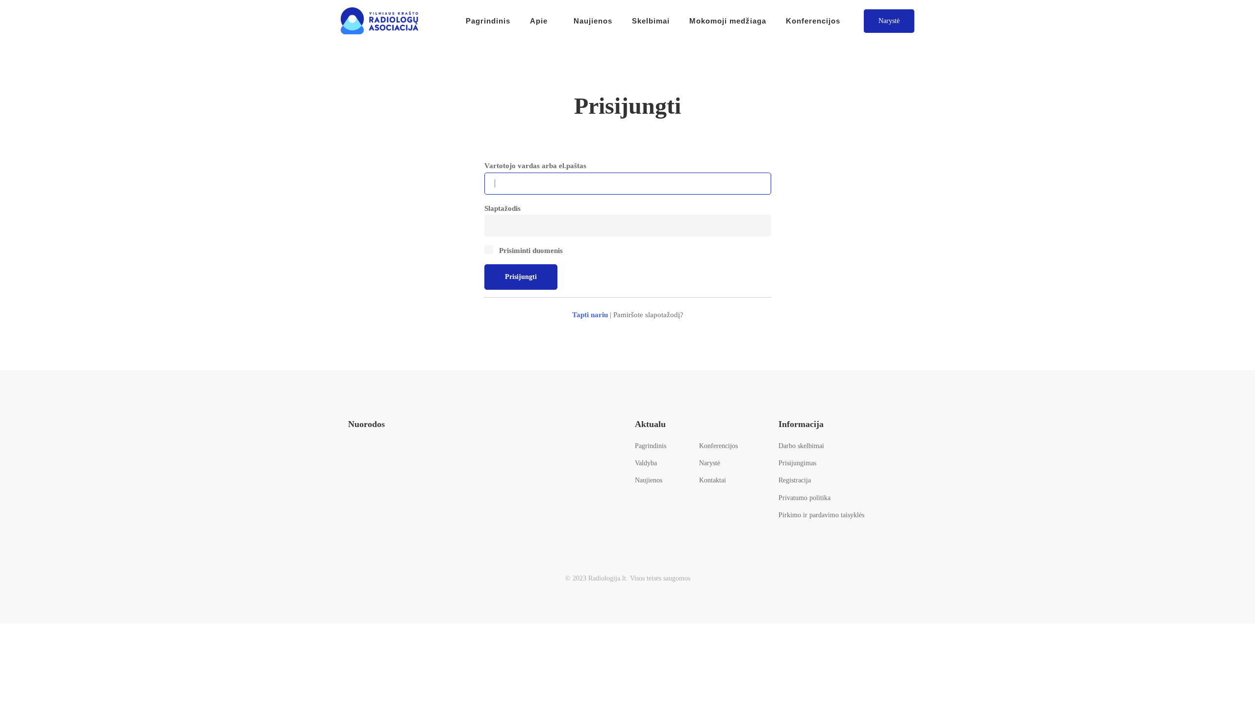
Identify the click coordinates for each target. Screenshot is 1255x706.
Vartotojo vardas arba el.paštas (535, 166)
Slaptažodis (502, 208)
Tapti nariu (590, 315)
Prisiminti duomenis (530, 250)
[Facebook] (353, 457)
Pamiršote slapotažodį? (648, 315)
